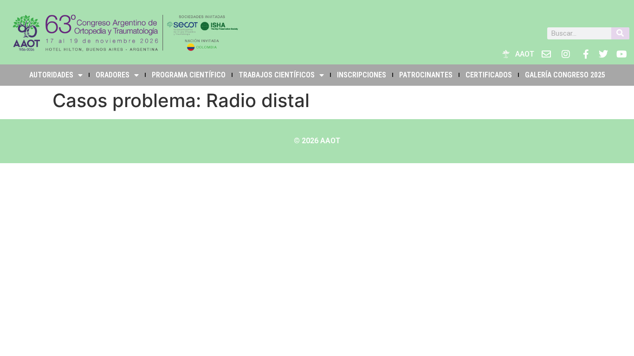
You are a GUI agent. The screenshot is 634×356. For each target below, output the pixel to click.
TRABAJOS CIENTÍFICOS (277, 74)
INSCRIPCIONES (361, 74)
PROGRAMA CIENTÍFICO (189, 74)
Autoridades (51, 74)
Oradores (112, 74)
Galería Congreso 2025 (565, 74)
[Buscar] (620, 33)
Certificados (489, 74)
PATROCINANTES (426, 74)
